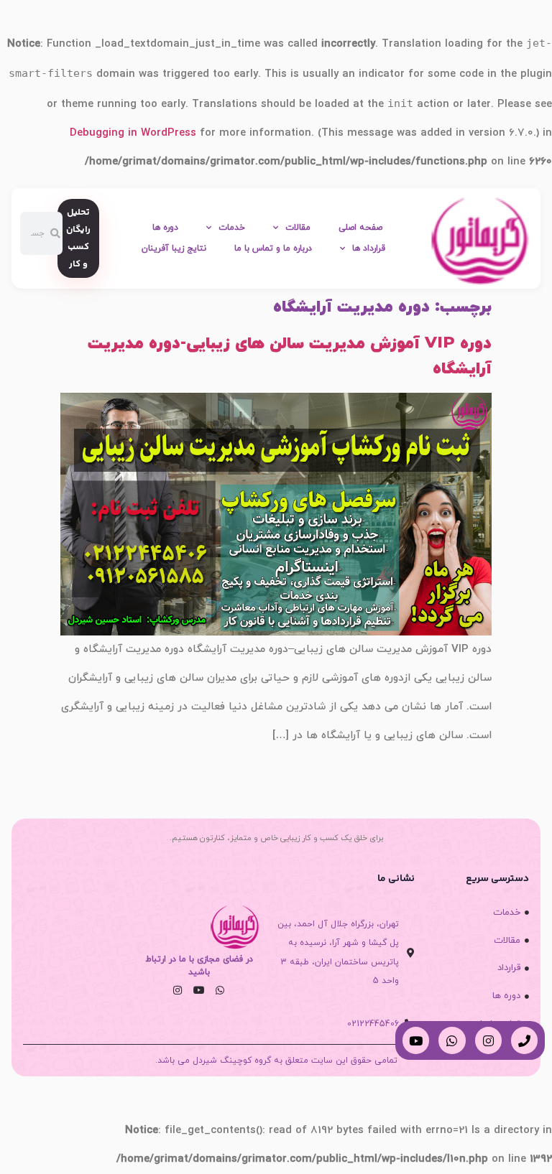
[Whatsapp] (220, 990)
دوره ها (165, 227)
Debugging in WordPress (133, 133)
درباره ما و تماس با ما (273, 248)
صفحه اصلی (360, 227)
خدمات (231, 227)
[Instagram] (177, 990)
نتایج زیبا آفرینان (174, 248)
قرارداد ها (368, 248)
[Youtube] (198, 990)
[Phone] (524, 1040)
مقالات (297, 227)
